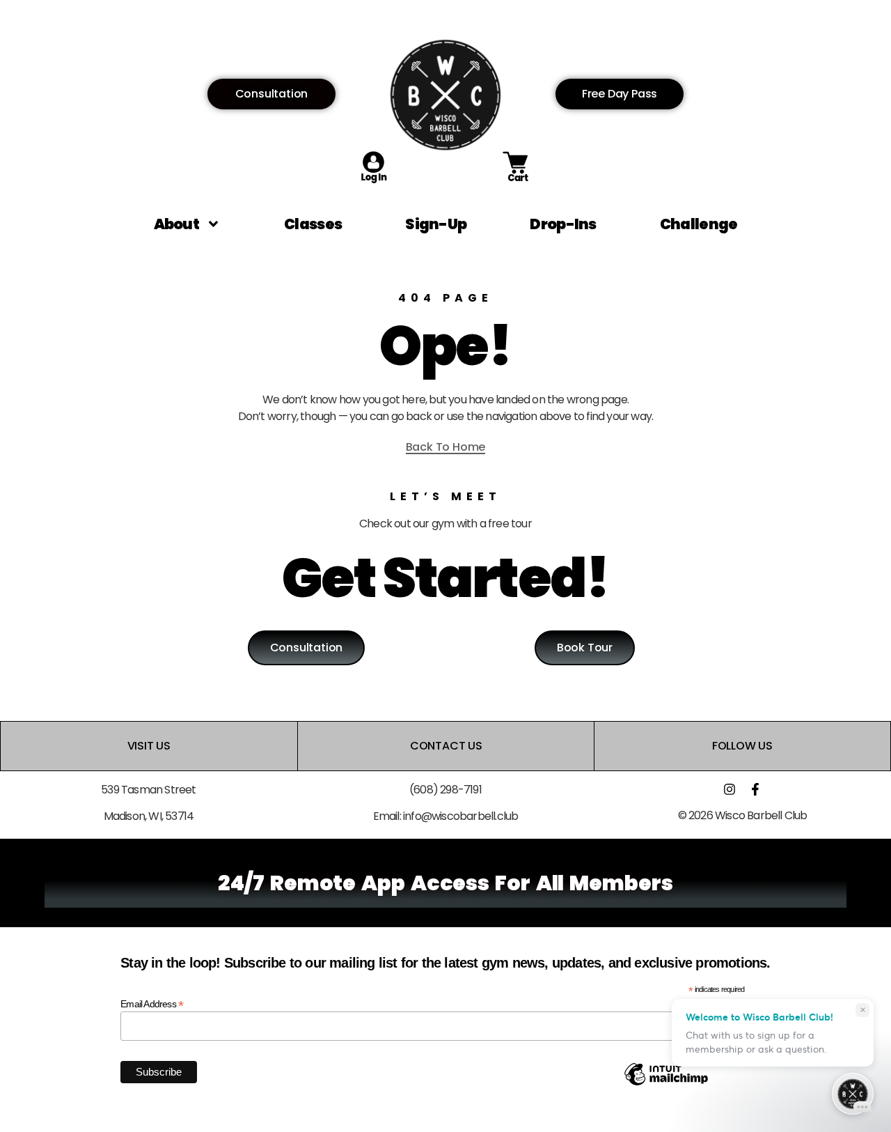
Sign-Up (435, 224)
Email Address (151, 1003)
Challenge (699, 224)
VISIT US (149, 746)
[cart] (517, 181)
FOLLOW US (742, 746)
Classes (313, 224)
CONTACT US (445, 746)
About (177, 224)
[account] (373, 181)
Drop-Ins (563, 224)
